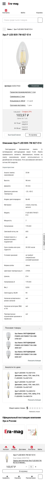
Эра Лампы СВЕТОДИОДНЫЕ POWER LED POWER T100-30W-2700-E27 (26, 336)
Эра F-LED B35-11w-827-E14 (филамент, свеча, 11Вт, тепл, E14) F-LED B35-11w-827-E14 (27, 375)
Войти (23, 13)
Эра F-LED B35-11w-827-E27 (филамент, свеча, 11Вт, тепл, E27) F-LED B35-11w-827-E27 (27, 384)
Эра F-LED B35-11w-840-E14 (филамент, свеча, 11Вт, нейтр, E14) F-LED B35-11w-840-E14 (27, 393)
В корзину (33, 135)
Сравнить (6, 478)
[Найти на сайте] (40, 20)
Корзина (39, 13)
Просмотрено (31, 478)
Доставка (22, 449)
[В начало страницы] (40, 477)
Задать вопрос (44, 240)
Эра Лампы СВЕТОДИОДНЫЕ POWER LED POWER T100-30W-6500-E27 (26, 354)
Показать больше (34, 361)
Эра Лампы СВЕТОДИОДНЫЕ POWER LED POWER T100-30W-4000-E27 (26, 345)
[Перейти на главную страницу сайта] (18, 3)
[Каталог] (4, 3)
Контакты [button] (6, 13)
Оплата (14, 449)
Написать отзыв (34, 411)
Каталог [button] (6, 449)
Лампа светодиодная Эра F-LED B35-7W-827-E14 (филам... (27, 461)
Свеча (9, 29)
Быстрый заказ (14, 135)
